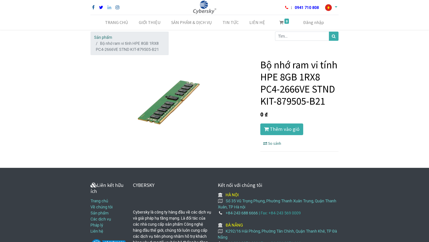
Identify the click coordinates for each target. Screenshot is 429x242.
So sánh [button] (274, 143)
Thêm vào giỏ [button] (284, 129)
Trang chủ (99, 201)
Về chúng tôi (101, 207)
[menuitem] (116, 22)
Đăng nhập (313, 22)
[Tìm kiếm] (334, 36)
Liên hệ (96, 231)
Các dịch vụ (100, 219)
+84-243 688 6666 (242, 213)
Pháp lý (96, 225)
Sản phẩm (103, 37)
